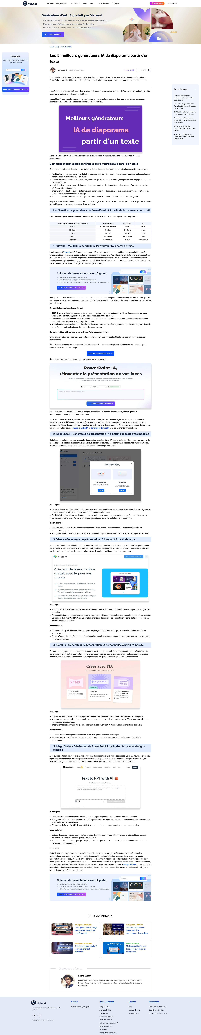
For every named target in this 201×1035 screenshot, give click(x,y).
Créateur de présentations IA (108, 1023)
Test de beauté (104, 1013)
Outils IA (74, 3)
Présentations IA (66, 47)
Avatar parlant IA (105, 1010)
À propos (115, 3)
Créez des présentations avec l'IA (100, 354)
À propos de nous (134, 1010)
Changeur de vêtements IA (108, 1033)
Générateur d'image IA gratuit (57, 3)
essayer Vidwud (129, 864)
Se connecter (172, 3)
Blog (85, 3)
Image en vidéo (104, 1007)
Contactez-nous (103, 3)
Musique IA (103, 1029)
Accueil (52, 47)
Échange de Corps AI (106, 1026)
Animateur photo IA (105, 1020)
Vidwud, (66, 252)
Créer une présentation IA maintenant (71, 287)
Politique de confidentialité (157, 1007)
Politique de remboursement (158, 1013)
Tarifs (92, 3)
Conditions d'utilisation (156, 1010)
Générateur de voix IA (100, 428)
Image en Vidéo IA (80, 428)
